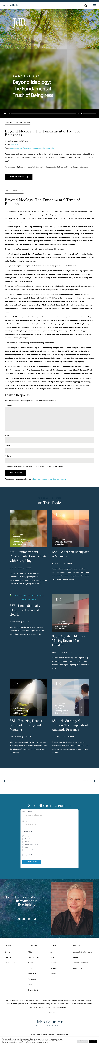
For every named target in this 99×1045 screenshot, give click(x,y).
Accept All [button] (92, 1041)
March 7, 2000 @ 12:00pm (63, 737)
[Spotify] (34, 919)
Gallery (53, 963)
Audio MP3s (32, 973)
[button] (85, 5)
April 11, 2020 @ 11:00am (21, 568)
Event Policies (10, 963)
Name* (25, 821)
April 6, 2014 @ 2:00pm (62, 564)
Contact (76, 957)
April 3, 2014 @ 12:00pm (20, 737)
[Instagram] (29, 919)
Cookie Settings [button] (82, 1041)
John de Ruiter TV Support (83, 952)
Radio (30, 968)
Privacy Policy (78, 968)
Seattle (13, 144)
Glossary (53, 968)
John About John (48, 148)
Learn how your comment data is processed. (49, 479)
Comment (9, 406)
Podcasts (31, 963)
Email (7, 446)
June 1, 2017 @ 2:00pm (19, 622)
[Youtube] (24, 919)
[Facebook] (18, 919)
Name (7, 436)
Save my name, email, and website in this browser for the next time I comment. (35, 466)
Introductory (36, 148)
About (52, 952)
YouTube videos (33, 957)
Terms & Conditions (80, 963)
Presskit (53, 973)
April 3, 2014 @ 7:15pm (62, 652)
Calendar (8, 957)
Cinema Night (33, 990)
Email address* (27, 812)
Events (7, 952)
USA (18, 144)
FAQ (52, 957)
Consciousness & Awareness (20, 148)
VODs (30, 952)
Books (30, 984)
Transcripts (32, 979)
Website (8, 456)
